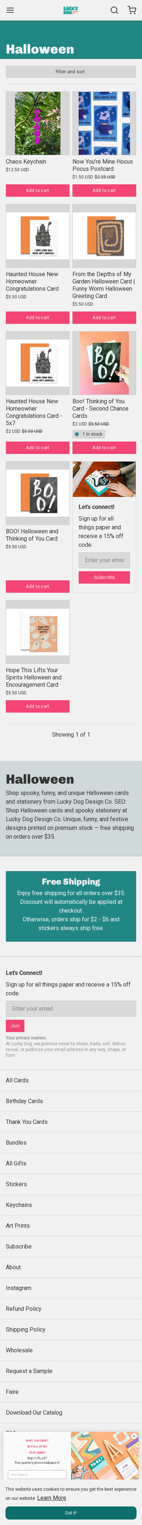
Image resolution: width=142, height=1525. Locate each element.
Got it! (71, 1513)
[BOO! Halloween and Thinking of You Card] (38, 493)
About (13, 1267)
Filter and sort (70, 71)
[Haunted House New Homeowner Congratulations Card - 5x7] (38, 363)
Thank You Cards (27, 1121)
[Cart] (129, 10)
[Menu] (13, 10)
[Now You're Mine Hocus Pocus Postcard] (104, 123)
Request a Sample (29, 1371)
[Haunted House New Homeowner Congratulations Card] (38, 236)
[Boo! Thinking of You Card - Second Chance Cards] (104, 363)
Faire (12, 1391)
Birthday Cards (24, 1101)
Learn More (51, 1497)
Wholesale (19, 1350)
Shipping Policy (26, 1329)
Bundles (16, 1142)
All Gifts (16, 1163)
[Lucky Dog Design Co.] (71, 10)
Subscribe (104, 577)
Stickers (16, 1184)
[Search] (111, 10)
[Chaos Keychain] (38, 123)
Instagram (18, 1288)
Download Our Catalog (34, 1412)
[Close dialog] (134, 1436)
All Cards (17, 1080)
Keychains (19, 1204)
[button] (38, 190)
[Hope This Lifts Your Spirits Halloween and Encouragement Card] (38, 632)
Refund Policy (24, 1308)
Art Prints (18, 1225)
